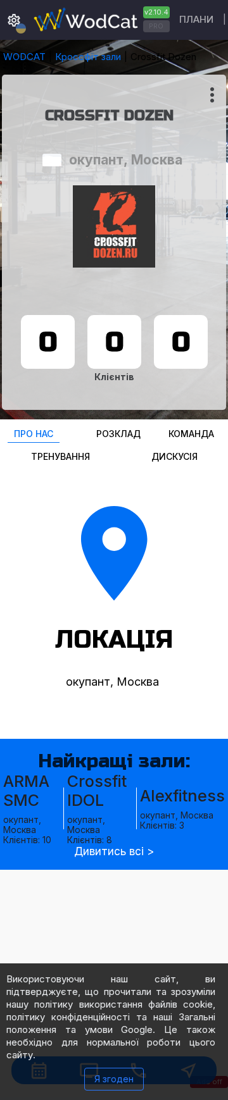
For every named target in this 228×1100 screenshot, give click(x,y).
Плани (196, 19)
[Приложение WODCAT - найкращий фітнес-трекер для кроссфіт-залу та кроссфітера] (100, 20)
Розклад (118, 433)
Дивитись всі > (114, 851)
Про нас (33, 433)
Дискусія (174, 456)
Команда (191, 433)
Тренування (60, 456)
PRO (156, 26)
